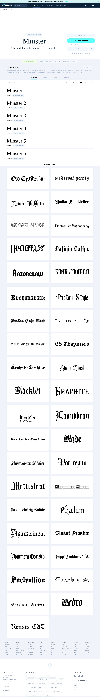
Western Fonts (53, 687)
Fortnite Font (6, 690)
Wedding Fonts (43, 687)
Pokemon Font (7, 681)
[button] (86, 5)
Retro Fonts (51, 683)
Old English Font (57, 691)
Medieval (48, 61)
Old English (57, 61)
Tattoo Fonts (40, 680)
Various (74, 61)
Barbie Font (6, 688)
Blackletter (66, 61)
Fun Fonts (59, 683)
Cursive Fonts (42, 676)
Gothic (41, 61)
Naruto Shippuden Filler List (34, 695)
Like (78, 48)
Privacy (76, 683)
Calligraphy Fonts (32, 676)
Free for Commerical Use (29, 61)
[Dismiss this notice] (98, 1)
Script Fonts (53, 676)
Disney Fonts (47, 695)
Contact (76, 687)
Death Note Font (7, 675)
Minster (37, 70)
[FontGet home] (6, 5)
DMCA (75, 689)
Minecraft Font (7, 677)
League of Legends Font (9, 679)
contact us (66, 1)
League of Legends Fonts (34, 691)
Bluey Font (6, 686)
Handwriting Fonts (51, 680)
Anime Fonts (47, 691)
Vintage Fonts (41, 683)
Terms (75, 685)
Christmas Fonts (32, 687)
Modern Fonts (31, 683)
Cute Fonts (61, 680)
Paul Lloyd (88, 67)
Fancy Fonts (31, 680)
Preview (87, 80)
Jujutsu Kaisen (7, 684)
